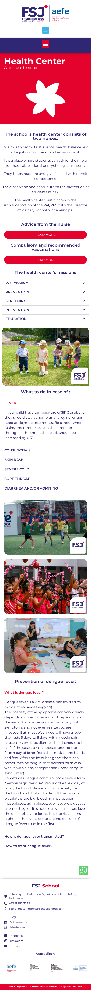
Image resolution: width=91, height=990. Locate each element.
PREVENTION (17, 292)
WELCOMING (17, 283)
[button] (45, 30)
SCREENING (16, 301)
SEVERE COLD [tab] (16, 469)
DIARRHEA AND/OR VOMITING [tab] (31, 488)
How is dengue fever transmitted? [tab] (34, 836)
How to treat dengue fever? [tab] (28, 846)
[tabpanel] (45, 427)
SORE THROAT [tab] (17, 479)
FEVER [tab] (10, 403)
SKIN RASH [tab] (14, 460)
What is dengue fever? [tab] (24, 693)
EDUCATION (16, 319)
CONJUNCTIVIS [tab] (17, 450)
